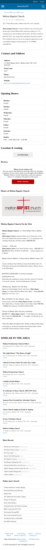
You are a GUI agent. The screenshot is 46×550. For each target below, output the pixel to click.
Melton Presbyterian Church (13, 372)
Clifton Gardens (13, 474)
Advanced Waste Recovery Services (19, 465)
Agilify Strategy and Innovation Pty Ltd (20, 468)
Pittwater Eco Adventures (15, 446)
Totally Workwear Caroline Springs (14, 487)
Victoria (6, 12)
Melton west (20, 12)
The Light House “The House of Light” (17, 353)
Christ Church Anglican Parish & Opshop (18, 409)
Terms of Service (20, 535)
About (30, 533)
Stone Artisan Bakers (10, 503)
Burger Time (8, 493)
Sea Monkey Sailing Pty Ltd (16, 462)
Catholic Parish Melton (11, 381)
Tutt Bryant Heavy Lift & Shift (13, 518)
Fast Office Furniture (10, 521)
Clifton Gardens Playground (16, 471)
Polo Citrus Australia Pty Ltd (12, 515)
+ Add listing (20, 533)
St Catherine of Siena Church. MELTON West (19, 391)
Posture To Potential (10, 500)
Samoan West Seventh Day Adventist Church (19, 400)
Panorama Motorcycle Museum (13, 490)
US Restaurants (34, 539)
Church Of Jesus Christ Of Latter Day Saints (19, 362)
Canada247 (23, 541)
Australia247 (23, 6)
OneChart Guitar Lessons (15, 450)
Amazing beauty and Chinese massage (15, 506)
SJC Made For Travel (14, 459)
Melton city (12, 12)
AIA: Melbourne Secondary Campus (15, 496)
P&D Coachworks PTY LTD (12, 509)
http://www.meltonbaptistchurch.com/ (17, 83)
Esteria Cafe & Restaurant (13, 456)
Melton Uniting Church (11, 428)
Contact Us (33, 535)
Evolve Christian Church (12, 419)
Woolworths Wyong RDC (11, 512)
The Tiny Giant (10, 453)
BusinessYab (21, 539)
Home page (9, 533)
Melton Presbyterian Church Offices (16, 344)
